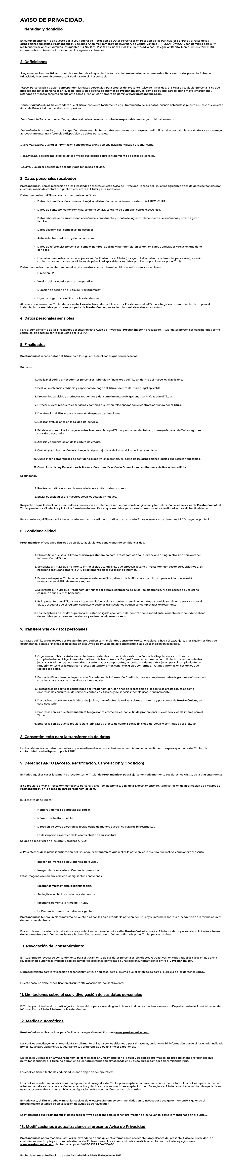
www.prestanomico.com (145, 94)
